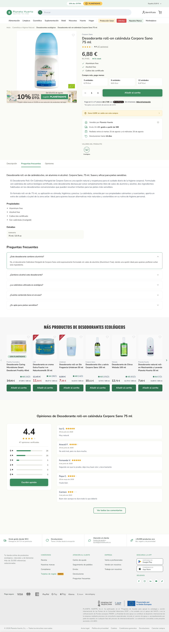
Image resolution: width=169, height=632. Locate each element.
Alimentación (14, 20)
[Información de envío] (158, 122)
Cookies (114, 628)
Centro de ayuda (99, 540)
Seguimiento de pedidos (83, 564)
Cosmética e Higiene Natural (23, 27)
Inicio (8, 27)
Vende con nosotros (113, 564)
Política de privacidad (100, 628)
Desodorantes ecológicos (46, 27)
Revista (44, 560)
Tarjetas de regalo (52, 574)
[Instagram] (144, 581)
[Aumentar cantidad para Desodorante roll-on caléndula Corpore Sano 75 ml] (98, 93)
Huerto (83, 20)
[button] (160, 12)
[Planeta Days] (42, 97)
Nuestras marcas (48, 564)
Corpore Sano (87, 34)
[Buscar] (40, 12)
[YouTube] (156, 581)
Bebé (63, 20)
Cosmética (37, 20)
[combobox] (84, 12)
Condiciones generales (128, 628)
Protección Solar (107, 21)
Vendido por (101, 122)
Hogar (91, 20)
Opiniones (49, 163)
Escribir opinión (29, 482)
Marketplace (151, 20)
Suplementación (51, 20)
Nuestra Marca (135, 21)
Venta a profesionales (114, 560)
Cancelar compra (158, 628)
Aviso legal (85, 628)
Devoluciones (78, 574)
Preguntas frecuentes (31, 163)
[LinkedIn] (150, 581)
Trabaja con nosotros (113, 569)
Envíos (75, 569)
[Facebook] (139, 581)
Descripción (12, 163)
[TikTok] (162, 581)
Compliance (45, 569)
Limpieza (26, 20)
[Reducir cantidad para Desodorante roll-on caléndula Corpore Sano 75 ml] (85, 93)
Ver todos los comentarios (109, 510)
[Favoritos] (73, 35)
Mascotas (73, 20)
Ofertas (121, 21)
